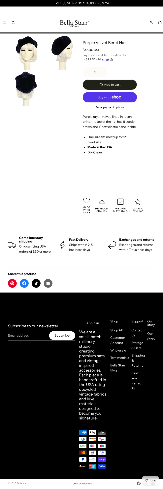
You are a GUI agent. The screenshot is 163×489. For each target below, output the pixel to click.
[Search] (13, 22)
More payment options (110, 107)
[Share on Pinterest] (12, 283)
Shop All (116, 330)
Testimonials (119, 358)
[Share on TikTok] (36, 283)
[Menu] (4, 22)
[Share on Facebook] (24, 283)
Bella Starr (22, 483)
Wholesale (118, 350)
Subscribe (62, 335)
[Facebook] (138, 483)
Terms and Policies (81, 483)
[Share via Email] (48, 283)
